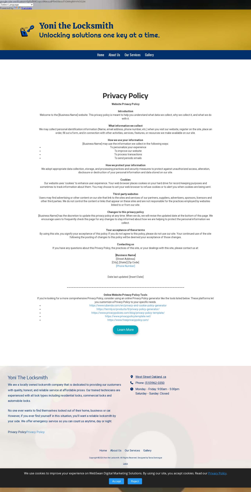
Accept (116, 481)
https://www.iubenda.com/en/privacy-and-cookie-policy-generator (128, 305)
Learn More (125, 330)
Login (125, 464)
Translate (26, 8)
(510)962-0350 (154, 383)
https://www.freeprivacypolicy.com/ (128, 320)
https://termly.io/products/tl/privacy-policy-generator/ (128, 309)
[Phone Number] (125, 266)
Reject (135, 481)
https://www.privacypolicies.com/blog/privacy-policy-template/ (128, 312)
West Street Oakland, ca (150, 377)
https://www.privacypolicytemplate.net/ (128, 316)
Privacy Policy (35, 432)
